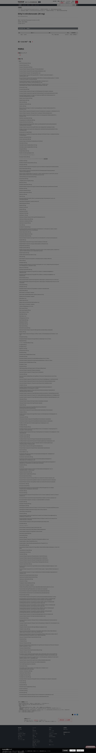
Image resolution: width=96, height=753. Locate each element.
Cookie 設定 (65, 750)
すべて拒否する (72, 750)
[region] (48, 750)
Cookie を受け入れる (80, 750)
